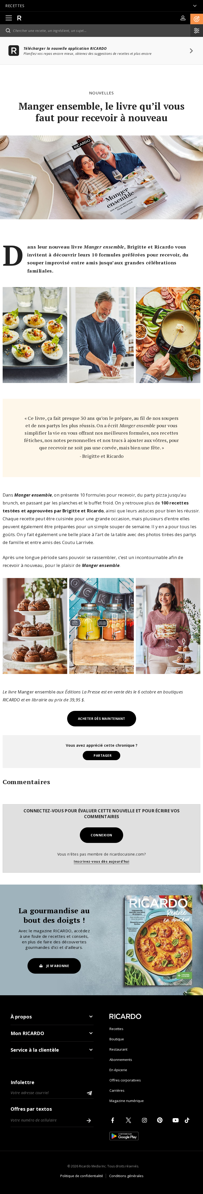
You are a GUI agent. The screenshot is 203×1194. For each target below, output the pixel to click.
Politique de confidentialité (81, 1175)
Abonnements (120, 1059)
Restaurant (118, 1049)
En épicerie (118, 1069)
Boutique (116, 1039)
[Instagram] (145, 1120)
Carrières (116, 1090)
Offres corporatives (125, 1080)
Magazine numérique (126, 1100)
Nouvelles (101, 92)
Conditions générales (126, 1175)
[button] (196, 19)
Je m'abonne (57, 966)
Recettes (116, 1028)
